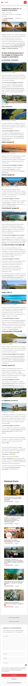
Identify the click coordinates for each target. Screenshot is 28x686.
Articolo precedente (14, 617)
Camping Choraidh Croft (16, 429)
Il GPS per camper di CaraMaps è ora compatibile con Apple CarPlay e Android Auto (14, 561)
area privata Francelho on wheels (12, 277)
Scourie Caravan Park (7, 431)
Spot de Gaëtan (6, 202)
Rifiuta (14, 679)
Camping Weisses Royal (8, 383)
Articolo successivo (14, 621)
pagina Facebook (18, 460)
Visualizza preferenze (14, 682)
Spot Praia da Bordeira (7, 275)
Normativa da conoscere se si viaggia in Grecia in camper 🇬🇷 (14, 583)
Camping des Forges (15, 133)
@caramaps (10, 458)
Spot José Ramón (10, 169)
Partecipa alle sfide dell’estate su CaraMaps (12, 540)
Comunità (4, 20)
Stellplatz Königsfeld (18, 359)
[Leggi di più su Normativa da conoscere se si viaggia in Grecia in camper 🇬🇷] (14, 574)
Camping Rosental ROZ (8, 385)
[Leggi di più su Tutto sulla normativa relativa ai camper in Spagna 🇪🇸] (14, 595)
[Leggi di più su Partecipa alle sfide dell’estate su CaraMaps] (14, 532)
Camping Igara (5, 239)
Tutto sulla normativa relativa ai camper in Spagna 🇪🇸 (13, 604)
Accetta (14, 675)
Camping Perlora (11, 204)
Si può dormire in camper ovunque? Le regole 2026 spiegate (12, 498)
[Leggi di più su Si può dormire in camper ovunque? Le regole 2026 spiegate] (14, 489)
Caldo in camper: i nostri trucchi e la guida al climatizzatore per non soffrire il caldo (12, 520)
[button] (26, 665)
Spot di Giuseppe (13, 329)
